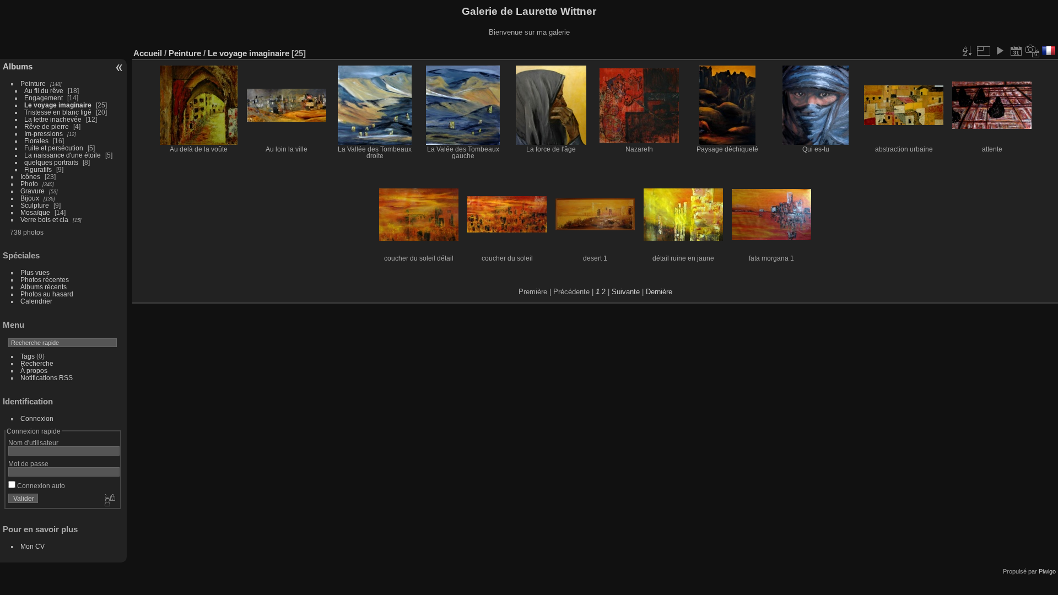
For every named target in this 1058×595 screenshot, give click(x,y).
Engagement (43, 97)
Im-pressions (43, 133)
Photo (29, 183)
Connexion (36, 418)
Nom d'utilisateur (33, 442)
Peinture (33, 83)
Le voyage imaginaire (57, 105)
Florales (36, 140)
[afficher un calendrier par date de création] (1032, 51)
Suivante (626, 292)
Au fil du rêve (43, 90)
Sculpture (34, 205)
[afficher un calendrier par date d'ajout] (1016, 51)
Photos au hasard (46, 294)
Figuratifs (38, 169)
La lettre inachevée (53, 119)
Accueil (147, 53)
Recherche (36, 363)
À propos (33, 370)
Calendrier (36, 301)
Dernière (659, 292)
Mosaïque (35, 212)
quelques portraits (52, 162)
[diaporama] (999, 51)
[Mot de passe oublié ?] (109, 501)
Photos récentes (44, 279)
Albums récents (43, 286)
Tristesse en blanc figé (57, 112)
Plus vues (35, 272)
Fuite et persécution (53, 148)
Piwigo (1047, 571)
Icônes (30, 176)
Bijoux (29, 198)
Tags (27, 356)
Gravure (32, 190)
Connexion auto (40, 485)
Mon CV (32, 546)
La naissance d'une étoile (62, 155)
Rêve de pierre (46, 126)
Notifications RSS (46, 377)
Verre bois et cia (44, 219)
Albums (18, 66)
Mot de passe (28, 463)
